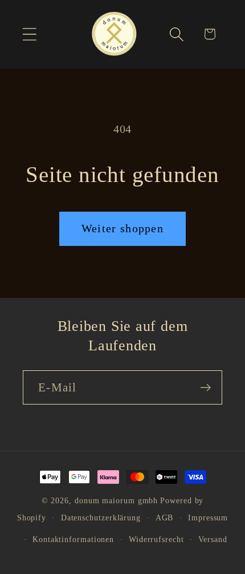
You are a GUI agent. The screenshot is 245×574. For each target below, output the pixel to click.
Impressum (208, 517)
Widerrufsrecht (156, 539)
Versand (212, 539)
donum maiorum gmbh (116, 500)
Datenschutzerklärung (101, 517)
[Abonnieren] (205, 387)
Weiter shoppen (122, 229)
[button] (29, 34)
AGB (165, 517)
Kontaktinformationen (73, 539)
